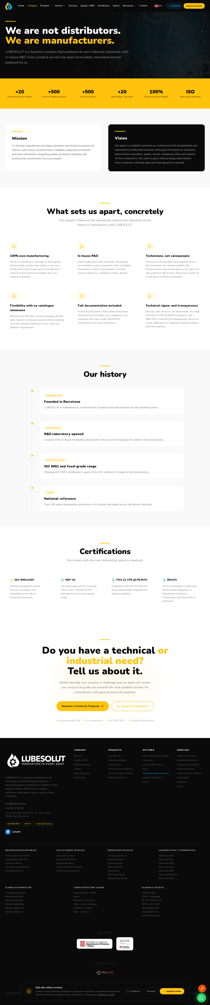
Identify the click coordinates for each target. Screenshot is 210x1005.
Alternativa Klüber (166, 863)
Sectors (59, 5)
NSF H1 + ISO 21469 (151, 904)
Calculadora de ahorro (14, 871)
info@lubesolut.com (15, 803)
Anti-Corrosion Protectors (120, 769)
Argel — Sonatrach (81, 912)
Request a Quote (194, 6)
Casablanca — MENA (83, 908)
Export (116, 5)
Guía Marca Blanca (13, 863)
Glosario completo (149, 893)
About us (78, 756)
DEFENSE (175, 6)
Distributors (104, 5)
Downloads (79, 777)
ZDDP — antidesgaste (151, 896)
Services (73, 5)
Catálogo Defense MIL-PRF (16, 859)
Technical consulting (186, 756)
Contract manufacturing (188, 764)
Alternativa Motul (166, 878)
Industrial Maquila (185, 769)
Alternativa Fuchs (166, 867)
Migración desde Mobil (14, 900)
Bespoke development (187, 760)
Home (21, 5)
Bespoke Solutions (117, 777)
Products (44, 5)
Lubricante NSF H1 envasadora (69, 867)
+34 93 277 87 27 (14, 808)
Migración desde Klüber (14, 904)
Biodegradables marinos (117, 878)
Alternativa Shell (166, 856)
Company (32, 5)
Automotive (148, 760)
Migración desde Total (14, 912)
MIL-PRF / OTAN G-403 (152, 900)
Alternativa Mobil (166, 871)
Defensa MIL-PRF (115, 867)
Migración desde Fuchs (14, 908)
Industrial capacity (82, 764)
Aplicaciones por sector (65, 856)
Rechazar (151, 991)
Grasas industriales (116, 859)
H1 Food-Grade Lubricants (120, 773)
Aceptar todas (173, 991)
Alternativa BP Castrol (168, 874)
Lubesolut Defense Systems (156, 773)
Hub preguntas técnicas (117, 856)
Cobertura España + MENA (85, 893)
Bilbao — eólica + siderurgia (85, 904)
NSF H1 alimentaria (116, 874)
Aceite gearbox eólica (64, 863)
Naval (145, 769)
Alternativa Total (166, 859)
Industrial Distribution (153, 777)
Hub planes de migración (15, 893)
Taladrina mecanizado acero (68, 871)
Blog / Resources (82, 773)
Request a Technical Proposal (80, 706)
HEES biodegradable (150, 908)
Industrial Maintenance (153, 764)
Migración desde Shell (14, 896)
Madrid (76, 896)
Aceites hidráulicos (115, 863)
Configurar (135, 991)
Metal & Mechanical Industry (155, 756)
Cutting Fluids (114, 764)
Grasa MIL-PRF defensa (66, 859)
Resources (128, 5)
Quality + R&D (87, 5)
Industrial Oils (115, 756)
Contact (143, 5)
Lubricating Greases (117, 760)
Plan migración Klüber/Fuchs (17, 867)
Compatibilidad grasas (151, 915)
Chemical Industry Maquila (189, 773)
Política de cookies (106, 994)
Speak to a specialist (134, 706)
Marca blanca (113, 871)
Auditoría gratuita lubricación (17, 856)
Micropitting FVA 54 (150, 912)
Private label (182, 777)
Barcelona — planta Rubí (84, 900)
